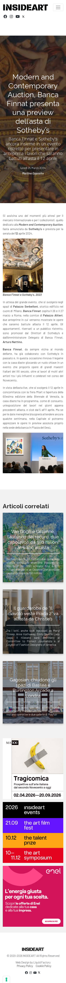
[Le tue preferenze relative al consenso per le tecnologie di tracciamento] (6, 979)
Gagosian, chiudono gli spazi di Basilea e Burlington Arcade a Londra (33, 687)
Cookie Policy (43, 966)
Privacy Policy (25, 966)
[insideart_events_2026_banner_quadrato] (33, 832)
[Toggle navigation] (58, 7)
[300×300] (33, 896)
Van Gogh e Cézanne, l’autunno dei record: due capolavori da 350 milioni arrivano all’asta (33, 539)
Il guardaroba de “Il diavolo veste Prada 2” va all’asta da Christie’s (33, 614)
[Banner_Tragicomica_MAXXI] (33, 768)
